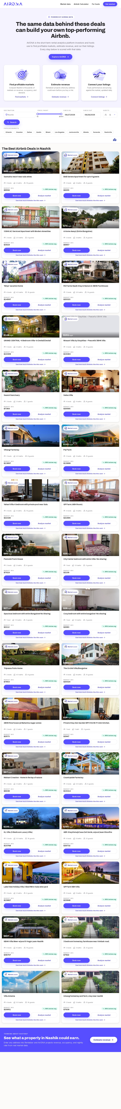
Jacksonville (74, 132)
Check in (67, 110)
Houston (19, 132)
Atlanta (86, 132)
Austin (38, 132)
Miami (48, 132)
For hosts (96, 4)
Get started (110, 4)
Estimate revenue (104, 1039)
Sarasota (96, 132)
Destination (9, 110)
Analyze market (44, 196)
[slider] (38, 114)
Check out (87, 110)
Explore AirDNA (60, 57)
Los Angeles (59, 132)
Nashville (108, 132)
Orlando (9, 132)
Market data (65, 4)
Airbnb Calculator (81, 4)
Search (11, 122)
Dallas (29, 132)
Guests (106, 110)
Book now (17, 196)
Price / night (43, 110)
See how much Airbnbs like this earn (31, 200)
